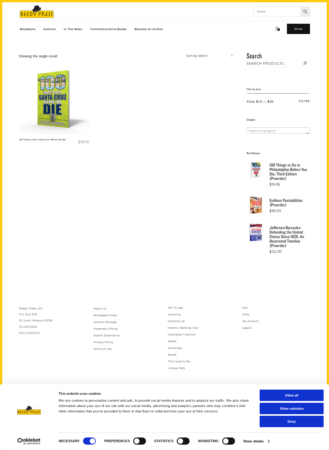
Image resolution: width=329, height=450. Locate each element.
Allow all (291, 395)
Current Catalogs (105, 322)
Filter (304, 101)
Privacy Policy (103, 342)
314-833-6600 (28, 326)
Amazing (174, 314)
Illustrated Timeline (182, 334)
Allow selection (292, 408)
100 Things (175, 307)
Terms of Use (103, 348)
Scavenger (175, 348)
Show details (253, 441)
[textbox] (278, 131)
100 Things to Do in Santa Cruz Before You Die (42, 139)
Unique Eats (176, 368)
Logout (247, 327)
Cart (245, 307)
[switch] (139, 441)
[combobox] (206, 56)
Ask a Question (29, 332)
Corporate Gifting (106, 328)
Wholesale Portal (106, 315)
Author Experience (107, 335)
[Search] (305, 63)
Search (254, 55)
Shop (246, 314)
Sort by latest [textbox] (196, 55)
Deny (292, 421)
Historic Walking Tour (183, 327)
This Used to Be (179, 361)
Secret (172, 354)
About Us (100, 308)
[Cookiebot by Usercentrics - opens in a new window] (29, 441)
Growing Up (176, 321)
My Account (250, 321)
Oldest (172, 341)
